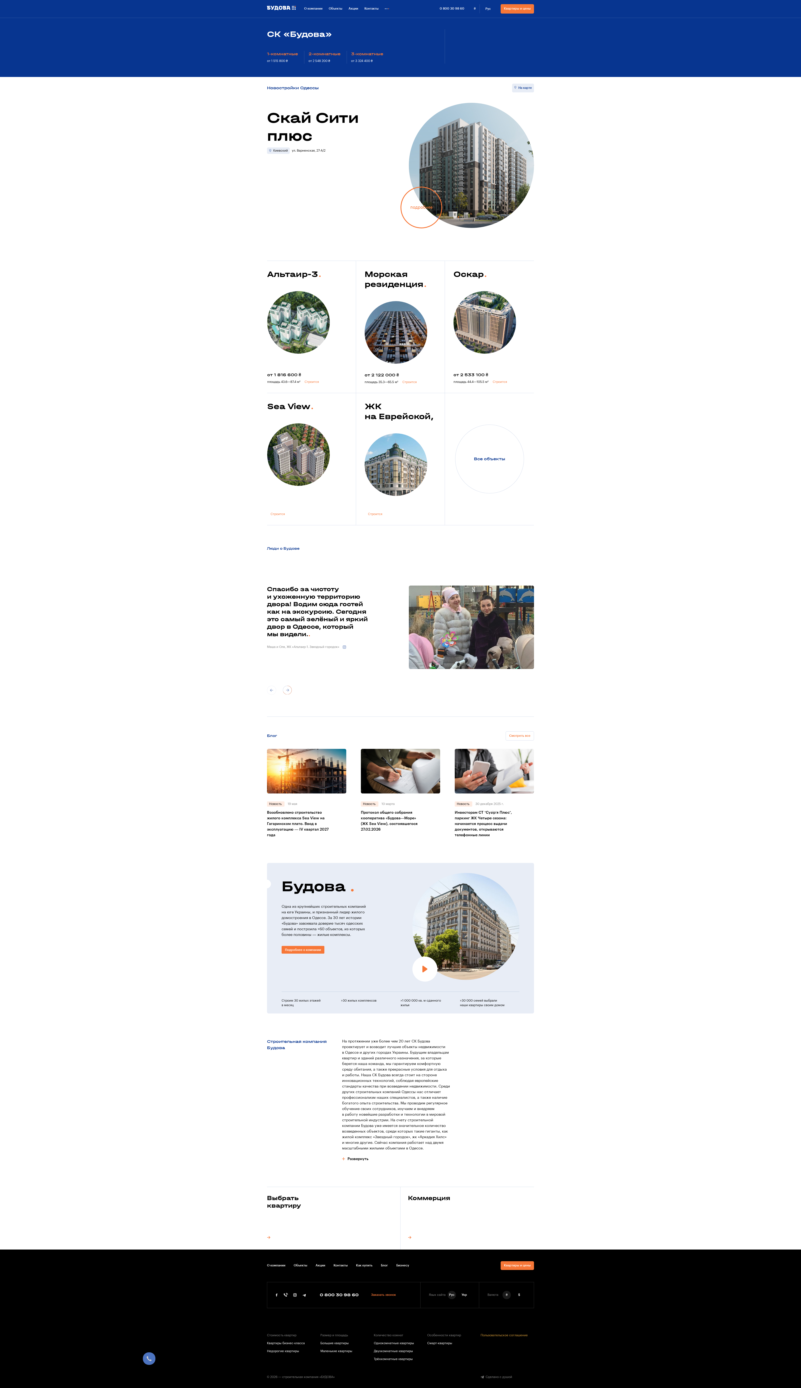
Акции (353, 8)
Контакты (371, 8)
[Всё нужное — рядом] (324, 297)
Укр (464, 1294)
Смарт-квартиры (439, 1343)
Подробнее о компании (303, 950)
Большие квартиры (334, 1343)
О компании (313, 8)
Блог (384, 1265)
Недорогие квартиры (283, 1351)
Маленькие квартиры (336, 1351)
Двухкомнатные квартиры (393, 1351)
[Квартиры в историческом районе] (421, 439)
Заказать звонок (383, 1294)
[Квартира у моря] (324, 429)
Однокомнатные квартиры (394, 1343)
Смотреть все (519, 735)
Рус (488, 8)
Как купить (364, 1265)
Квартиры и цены (517, 8)
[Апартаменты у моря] (421, 307)
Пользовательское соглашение (504, 1335)
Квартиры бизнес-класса (286, 1343)
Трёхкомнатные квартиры (393, 1359)
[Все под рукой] (510, 297)
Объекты (335, 8)
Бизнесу (402, 1265)
